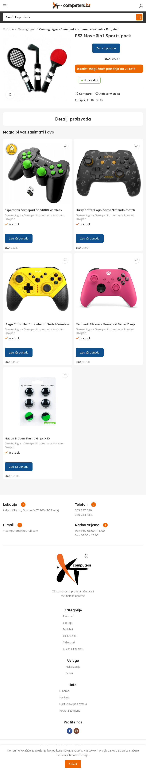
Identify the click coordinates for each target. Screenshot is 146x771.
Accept (73, 764)
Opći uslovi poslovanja (73, 704)
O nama (64, 691)
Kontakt (64, 697)
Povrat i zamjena (69, 710)
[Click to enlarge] (10, 94)
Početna (8, 29)
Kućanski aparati (73, 649)
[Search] (139, 17)
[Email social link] (92, 100)
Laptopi (67, 623)
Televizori (69, 642)
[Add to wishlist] (65, 145)
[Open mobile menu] (5, 6)
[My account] (141, 6)
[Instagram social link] (76, 731)
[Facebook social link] (88, 100)
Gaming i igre (26, 29)
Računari (68, 616)
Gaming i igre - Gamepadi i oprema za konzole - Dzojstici (78, 29)
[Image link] (73, 569)
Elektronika (69, 636)
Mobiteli (68, 629)
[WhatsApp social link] (97, 100)
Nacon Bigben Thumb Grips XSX (27, 438)
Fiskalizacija (73, 666)
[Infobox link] (85, 504)
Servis (69, 673)
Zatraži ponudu (106, 48)
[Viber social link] (101, 100)
